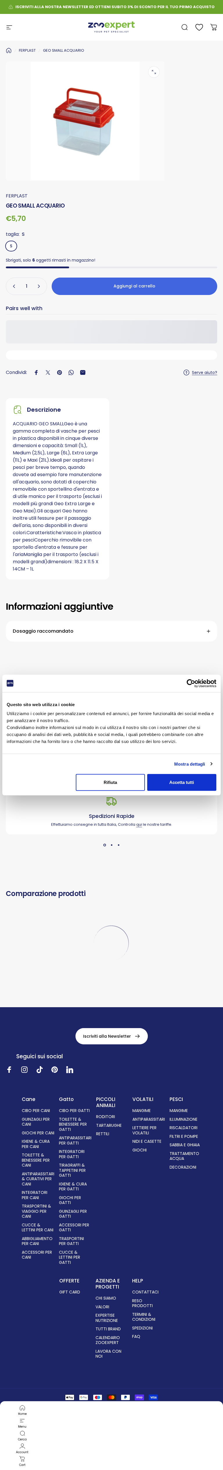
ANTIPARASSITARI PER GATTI (75, 1141)
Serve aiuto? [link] (204, 372)
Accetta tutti (181, 782)
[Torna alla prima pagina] (9, 50)
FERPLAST (27, 50)
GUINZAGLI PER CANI (36, 1122)
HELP (137, 1281)
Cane (28, 1099)
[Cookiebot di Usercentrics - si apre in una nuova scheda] (191, 683)
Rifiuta (110, 782)
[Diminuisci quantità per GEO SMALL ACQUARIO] (12, 286)
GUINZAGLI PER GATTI (73, 1214)
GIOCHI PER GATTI (70, 1200)
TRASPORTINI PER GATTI (71, 1241)
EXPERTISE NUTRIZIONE (107, 1318)
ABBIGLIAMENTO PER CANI (37, 1241)
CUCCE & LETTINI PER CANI (37, 1228)
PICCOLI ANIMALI (105, 1102)
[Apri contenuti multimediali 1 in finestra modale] (154, 72)
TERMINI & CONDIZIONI (143, 1317)
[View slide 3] (118, 844)
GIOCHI (139, 1150)
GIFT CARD (69, 1292)
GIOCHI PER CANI (38, 1133)
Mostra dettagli (189, 763)
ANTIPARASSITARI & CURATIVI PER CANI (38, 1179)
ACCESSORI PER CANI (37, 1255)
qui (139, 824)
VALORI (102, 1307)
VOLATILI (142, 1099)
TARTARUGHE (109, 1125)
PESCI (176, 1099)
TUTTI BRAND (108, 1329)
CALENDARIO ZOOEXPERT (108, 1340)
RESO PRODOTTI (142, 1303)
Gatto (66, 1099)
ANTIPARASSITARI (148, 1119)
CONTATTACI (145, 1292)
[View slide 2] (111, 844)
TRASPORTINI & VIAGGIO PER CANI (36, 1211)
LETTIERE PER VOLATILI (144, 1130)
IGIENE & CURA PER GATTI (73, 1187)
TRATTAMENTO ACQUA (184, 1156)
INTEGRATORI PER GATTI (71, 1154)
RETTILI (102, 1134)
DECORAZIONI (183, 1167)
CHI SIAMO (106, 1298)
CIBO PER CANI (36, 1110)
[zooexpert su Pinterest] (54, 1069)
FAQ (136, 1336)
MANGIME (141, 1110)
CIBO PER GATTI (74, 1110)
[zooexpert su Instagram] (24, 1069)
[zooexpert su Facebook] (9, 1069)
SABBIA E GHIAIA (185, 1145)
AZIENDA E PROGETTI (108, 1284)
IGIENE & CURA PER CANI (36, 1144)
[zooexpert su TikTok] (39, 1069)
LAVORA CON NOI (108, 1354)
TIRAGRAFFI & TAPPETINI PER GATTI (72, 1170)
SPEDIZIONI (142, 1328)
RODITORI (105, 1117)
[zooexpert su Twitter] (69, 1069)
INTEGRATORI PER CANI (34, 1195)
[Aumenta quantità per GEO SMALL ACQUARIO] (40, 286)
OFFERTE (69, 1281)
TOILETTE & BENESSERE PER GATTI (73, 1124)
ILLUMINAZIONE (183, 1119)
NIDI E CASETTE (146, 1141)
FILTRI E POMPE (184, 1136)
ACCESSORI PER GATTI (74, 1228)
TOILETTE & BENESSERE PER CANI (36, 1160)
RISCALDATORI (183, 1128)
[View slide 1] (104, 844)
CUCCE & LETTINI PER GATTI (69, 1257)
